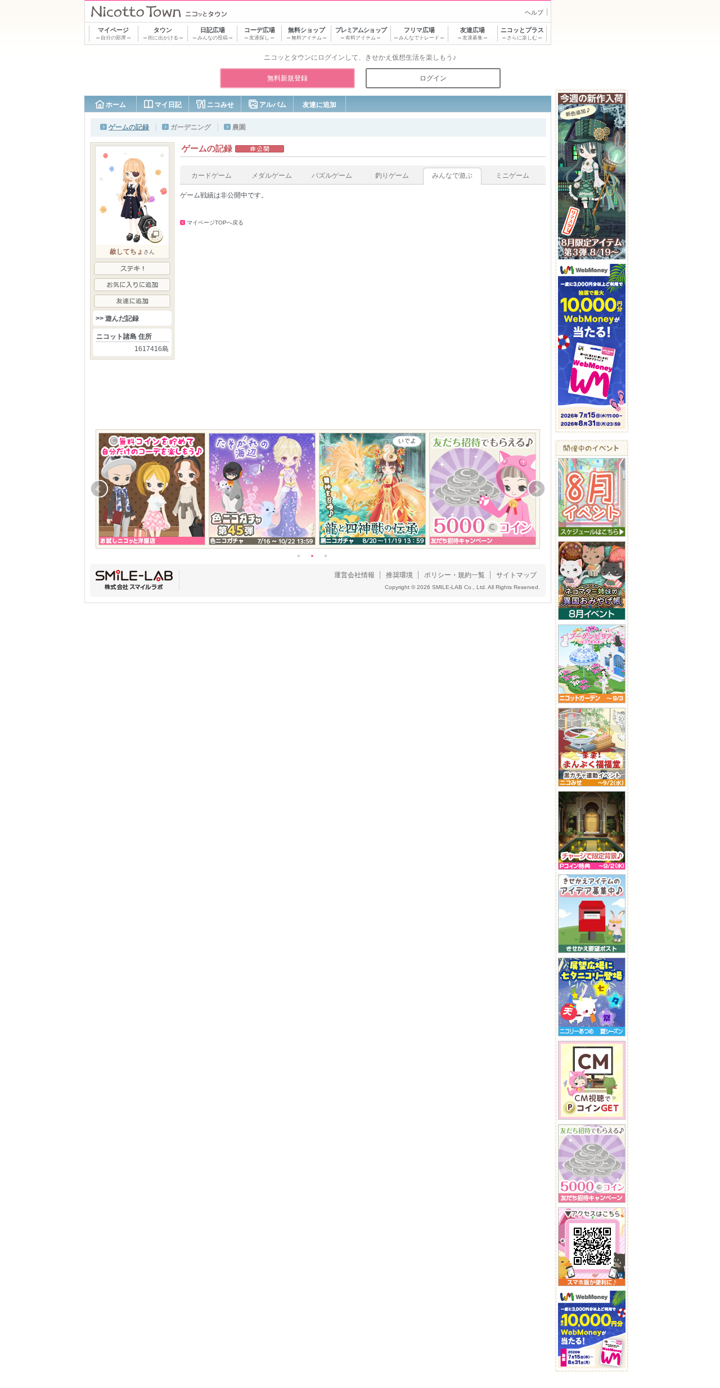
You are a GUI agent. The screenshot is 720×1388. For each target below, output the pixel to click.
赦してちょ (126, 251)
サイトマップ (516, 575)
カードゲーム (211, 175)
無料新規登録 (287, 78)
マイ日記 (168, 105)
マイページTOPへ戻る (215, 222)
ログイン (433, 78)
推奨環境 (399, 575)
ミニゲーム (512, 175)
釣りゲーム (392, 175)
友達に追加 (319, 105)
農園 (239, 127)
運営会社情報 (354, 575)
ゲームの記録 (129, 127)
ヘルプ (534, 12)
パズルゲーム (332, 175)
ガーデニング (190, 127)
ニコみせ (220, 105)
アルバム (272, 105)
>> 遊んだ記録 (117, 318)
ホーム (116, 105)
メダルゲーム (271, 175)
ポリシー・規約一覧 (454, 575)
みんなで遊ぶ (452, 175)
